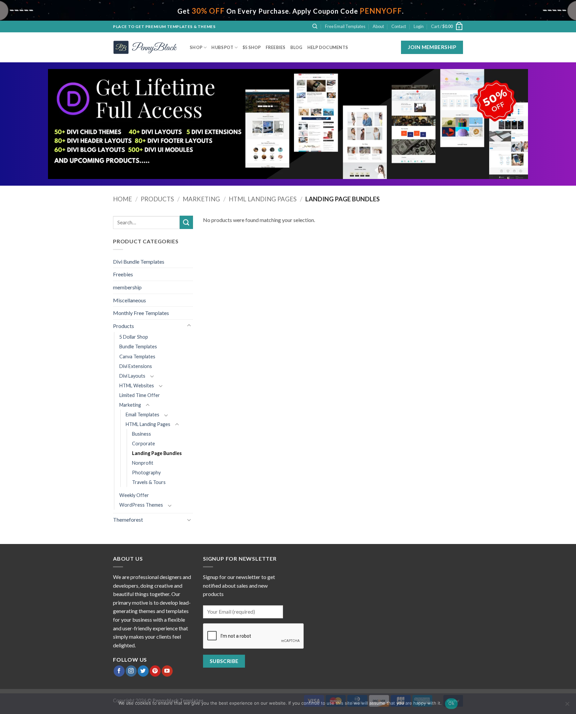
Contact (398, 26)
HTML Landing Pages (263, 199)
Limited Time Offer (139, 395)
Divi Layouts (132, 376)
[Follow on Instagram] (131, 671)
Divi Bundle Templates (138, 261)
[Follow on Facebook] (119, 671)
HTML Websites (136, 385)
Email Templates (142, 414)
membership (127, 287)
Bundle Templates (138, 346)
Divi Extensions (135, 366)
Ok (451, 703)
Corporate (143, 443)
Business (141, 434)
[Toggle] (189, 326)
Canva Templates (137, 356)
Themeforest (128, 519)
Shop (196, 47)
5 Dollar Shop (133, 337)
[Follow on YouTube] (167, 671)
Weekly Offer (134, 495)
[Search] (314, 26)
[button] (419, 26)
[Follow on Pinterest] (155, 671)
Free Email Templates (345, 26)
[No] (567, 705)
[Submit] (186, 222)
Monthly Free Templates (141, 313)
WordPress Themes (141, 505)
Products (157, 199)
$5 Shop (252, 47)
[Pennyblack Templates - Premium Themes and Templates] (146, 47)
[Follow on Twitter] (143, 671)
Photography (146, 472)
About (378, 26)
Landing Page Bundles (157, 453)
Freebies (276, 47)
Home (122, 199)
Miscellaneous (129, 300)
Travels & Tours (149, 482)
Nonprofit (142, 463)
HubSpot (222, 47)
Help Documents (327, 47)
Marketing (201, 199)
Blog (296, 47)
